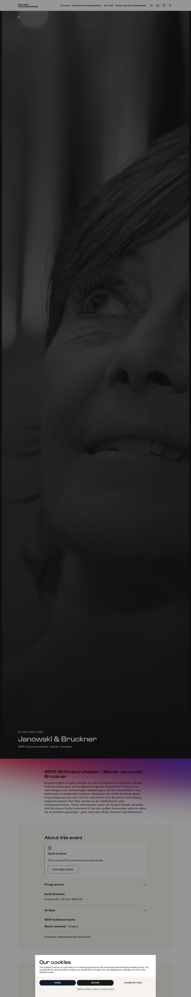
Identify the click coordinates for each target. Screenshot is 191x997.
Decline (95, 983)
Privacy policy (107, 989)
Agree (57, 983)
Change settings (133, 983)
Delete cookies (84, 989)
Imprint (96, 989)
